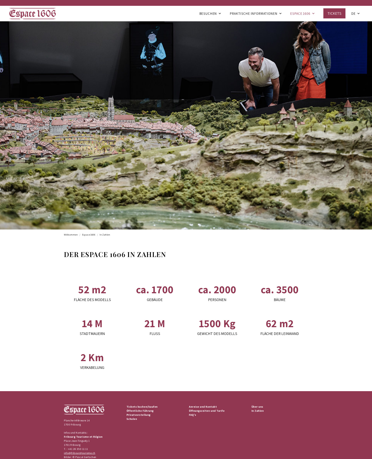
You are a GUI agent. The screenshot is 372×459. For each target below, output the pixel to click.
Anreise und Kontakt (203, 406)
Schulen (132, 419)
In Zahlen (105, 234)
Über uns (257, 406)
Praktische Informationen (253, 13)
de (353, 13)
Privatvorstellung (139, 415)
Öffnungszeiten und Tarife (207, 410)
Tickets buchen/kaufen (142, 406)
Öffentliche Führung (140, 410)
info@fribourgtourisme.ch (79, 453)
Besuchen (208, 13)
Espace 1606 (300, 13)
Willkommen (71, 234)
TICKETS (334, 13)
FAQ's (192, 415)
